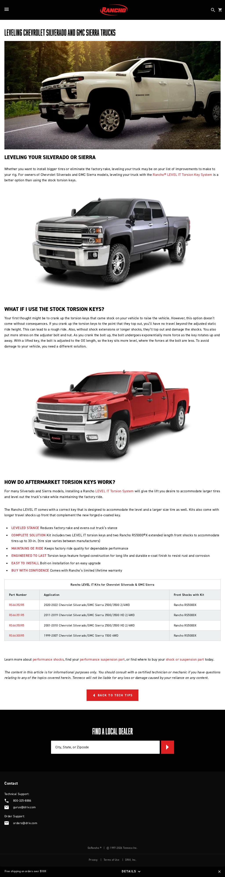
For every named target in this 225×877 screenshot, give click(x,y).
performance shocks (48, 659)
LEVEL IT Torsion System (114, 491)
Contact (11, 783)
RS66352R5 (16, 605)
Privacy (93, 860)
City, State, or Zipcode (72, 747)
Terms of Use (112, 860)
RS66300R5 (16, 636)
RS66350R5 (16, 625)
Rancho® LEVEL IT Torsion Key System (182, 174)
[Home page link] (114, 9)
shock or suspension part (185, 659)
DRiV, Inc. (130, 860)
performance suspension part (102, 659)
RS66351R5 (16, 615)
